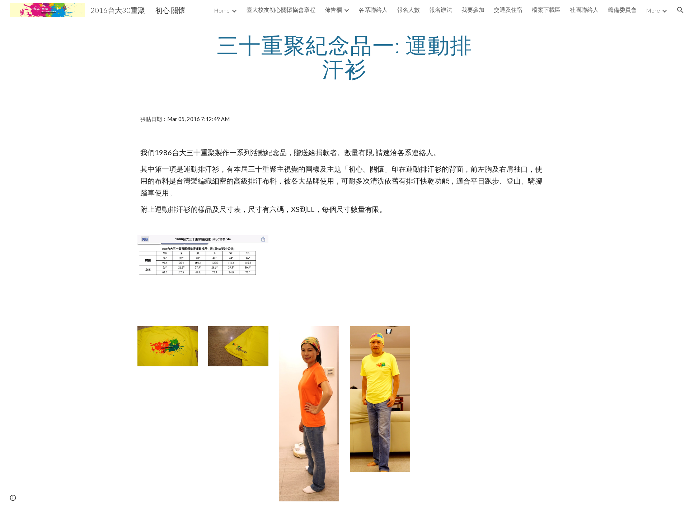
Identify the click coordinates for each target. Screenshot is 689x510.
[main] (344, 56)
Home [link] (222, 10)
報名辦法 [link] (440, 9)
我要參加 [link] (472, 9)
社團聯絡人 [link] (584, 9)
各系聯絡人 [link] (373, 9)
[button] (680, 10)
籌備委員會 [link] (622, 9)
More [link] (653, 10)
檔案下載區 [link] (546, 9)
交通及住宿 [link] (508, 9)
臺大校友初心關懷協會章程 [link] (281, 9)
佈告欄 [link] (333, 9)
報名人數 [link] (408, 9)
